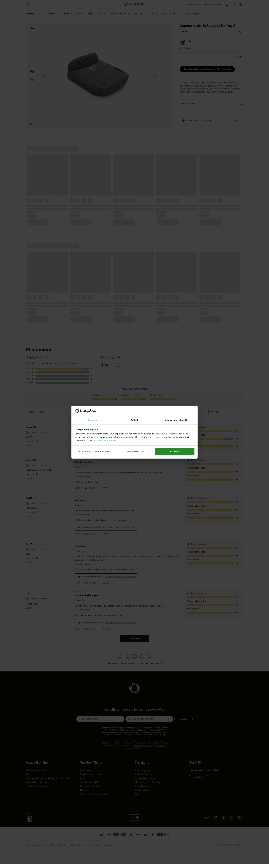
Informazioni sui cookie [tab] (176, 420)
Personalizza (133, 451)
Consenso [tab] (92, 420)
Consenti (174, 451)
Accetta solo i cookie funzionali (94, 451)
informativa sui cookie (104, 440)
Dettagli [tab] (134, 420)
